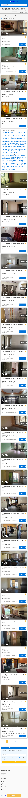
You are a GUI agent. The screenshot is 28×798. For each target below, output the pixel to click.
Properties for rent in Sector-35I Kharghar (16, 140)
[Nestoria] (14, 1)
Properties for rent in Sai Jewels (19, 137)
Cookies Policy (4, 786)
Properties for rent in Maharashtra (9, 16)
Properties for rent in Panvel (12, 160)
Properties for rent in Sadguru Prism (9, 132)
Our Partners (4, 793)
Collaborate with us (5, 774)
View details (23, 44)
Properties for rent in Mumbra (8, 154)
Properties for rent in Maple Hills (13, 135)
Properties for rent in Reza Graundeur (10, 141)
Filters (14, 795)
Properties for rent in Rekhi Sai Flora (9, 138)
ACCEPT (25, 12)
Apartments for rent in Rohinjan (8, 169)
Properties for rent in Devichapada (9, 163)
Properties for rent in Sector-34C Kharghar (14, 144)
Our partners (14, 11)
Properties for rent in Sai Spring (15, 150)
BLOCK (21, 12)
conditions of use (17, 757)
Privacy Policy (4, 784)
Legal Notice (4, 783)
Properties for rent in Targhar (8, 158)
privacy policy (4, 759)
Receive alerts (14, 761)
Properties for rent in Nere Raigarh (13, 164)
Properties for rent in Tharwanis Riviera (15, 147)
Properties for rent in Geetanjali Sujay (10, 152)
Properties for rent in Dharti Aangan (9, 149)
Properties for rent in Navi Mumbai (13, 155)
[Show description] (25, 37)
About (2, 776)
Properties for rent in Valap (18, 161)
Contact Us (3, 778)
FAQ (2, 791)
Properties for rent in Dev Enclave (9, 146)
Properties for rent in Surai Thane (19, 157)
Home (2, 16)
